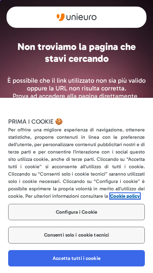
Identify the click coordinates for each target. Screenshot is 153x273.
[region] (76, 185)
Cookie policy (125, 196)
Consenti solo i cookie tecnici (76, 235)
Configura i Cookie (76, 212)
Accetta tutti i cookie (76, 258)
